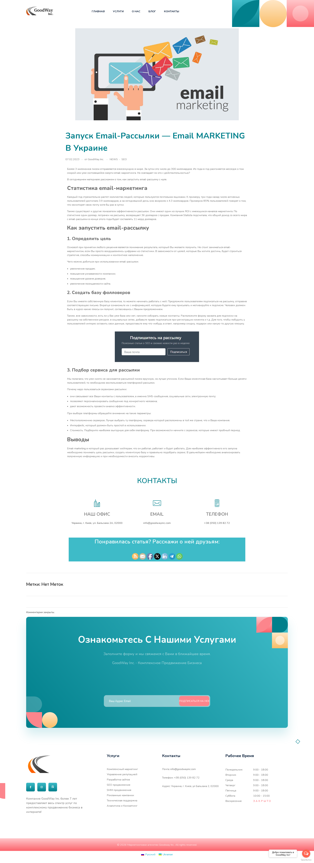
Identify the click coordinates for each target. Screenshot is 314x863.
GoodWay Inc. (96, 159)
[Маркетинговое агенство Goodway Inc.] (39, 11)
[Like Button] (279, 584)
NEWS (114, 159)
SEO (124, 159)
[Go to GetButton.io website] (306, 860)
